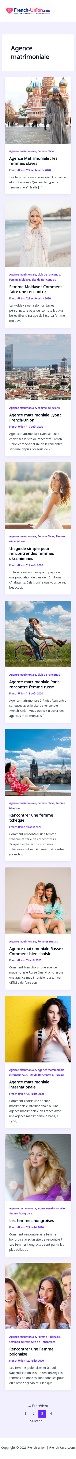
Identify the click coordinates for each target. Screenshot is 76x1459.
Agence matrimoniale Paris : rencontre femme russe (35, 684)
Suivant (38, 1421)
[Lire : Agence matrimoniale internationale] (38, 1029)
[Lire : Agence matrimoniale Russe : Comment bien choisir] (38, 900)
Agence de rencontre (22, 1208)
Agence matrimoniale (22, 151)
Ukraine (60, 1075)
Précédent (38, 1405)
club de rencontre (49, 274)
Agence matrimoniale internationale (29, 1084)
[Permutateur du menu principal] (67, 11)
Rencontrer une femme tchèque (31, 818)
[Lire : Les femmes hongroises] (38, 1167)
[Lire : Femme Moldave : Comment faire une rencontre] (38, 233)
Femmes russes (48, 941)
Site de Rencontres (44, 279)
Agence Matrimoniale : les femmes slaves (33, 161)
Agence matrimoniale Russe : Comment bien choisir (36, 951)
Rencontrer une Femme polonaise (31, 1351)
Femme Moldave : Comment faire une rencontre (35, 289)
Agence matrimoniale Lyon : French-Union (35, 417)
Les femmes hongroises (31, 1220)
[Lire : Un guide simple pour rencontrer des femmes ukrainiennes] (38, 495)
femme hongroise (20, 1213)
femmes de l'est (19, 1342)
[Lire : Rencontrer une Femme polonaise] (38, 1295)
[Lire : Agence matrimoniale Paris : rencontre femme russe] (38, 633)
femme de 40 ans (49, 408)
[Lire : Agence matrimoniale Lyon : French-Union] (38, 367)
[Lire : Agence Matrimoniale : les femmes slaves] (38, 110)
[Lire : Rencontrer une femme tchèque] (38, 762)
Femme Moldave (19, 279)
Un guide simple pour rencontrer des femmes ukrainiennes (31, 553)
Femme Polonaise (49, 1337)
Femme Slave (46, 151)
